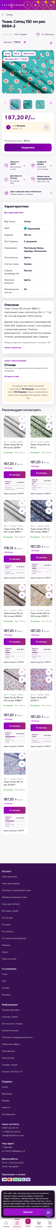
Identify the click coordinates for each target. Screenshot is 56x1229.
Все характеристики (13, 212)
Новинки (6, 945)
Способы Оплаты (10, 1016)
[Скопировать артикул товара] (24, 42)
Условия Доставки (11, 1010)
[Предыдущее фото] (5, 103)
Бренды (5, 1100)
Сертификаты (8, 1051)
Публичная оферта (11, 1044)
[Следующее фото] (50, 103)
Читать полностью (12, 347)
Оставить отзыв (11, 376)
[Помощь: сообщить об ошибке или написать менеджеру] (48, 1212)
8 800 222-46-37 (10, 1128)
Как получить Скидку (12, 1023)
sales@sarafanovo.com (13, 1135)
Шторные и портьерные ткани (16, 890)
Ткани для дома (9, 876)
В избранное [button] (48, 34)
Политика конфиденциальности (17, 1037)
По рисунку (7, 931)
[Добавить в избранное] (22, 419)
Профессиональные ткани (14, 897)
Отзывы (5, 988)
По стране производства (14, 938)
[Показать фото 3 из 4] (40, 104)
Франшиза (7, 1093)
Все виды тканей (10, 911)
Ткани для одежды (11, 883)
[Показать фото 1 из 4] (15, 104)
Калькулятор (8, 1058)
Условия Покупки (10, 1030)
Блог (4, 981)
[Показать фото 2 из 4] (27, 104)
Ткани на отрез (9, 959)
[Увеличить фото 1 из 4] (28, 71)
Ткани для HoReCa (11, 904)
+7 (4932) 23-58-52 (11, 1131)
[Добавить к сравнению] (22, 426)
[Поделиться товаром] (50, 43)
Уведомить (28, 147)
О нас (4, 974)
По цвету (6, 924)
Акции (5, 952)
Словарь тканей (9, 1064)
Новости (6, 1107)
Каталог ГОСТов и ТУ (12, 1071)
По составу (7, 917)
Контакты (6, 994)
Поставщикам (8, 1114)
